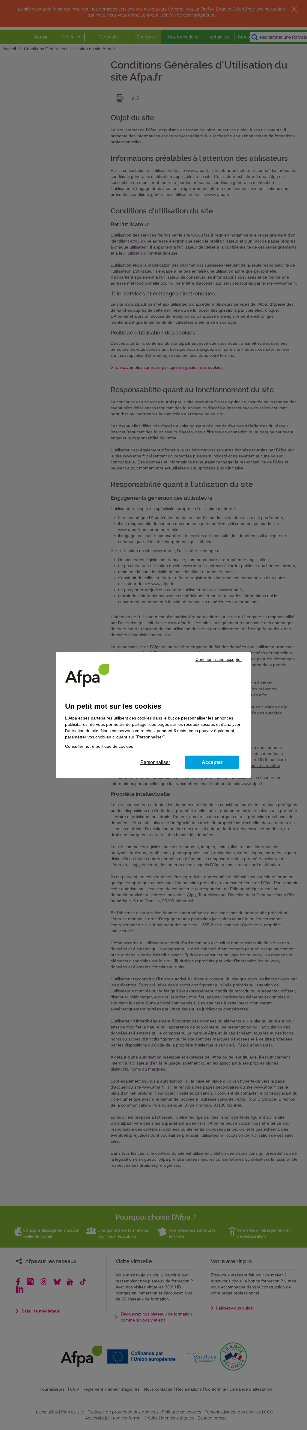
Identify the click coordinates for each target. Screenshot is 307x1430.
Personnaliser (155, 762)
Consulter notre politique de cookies (99, 746)
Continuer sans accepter (218, 659)
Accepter (212, 762)
